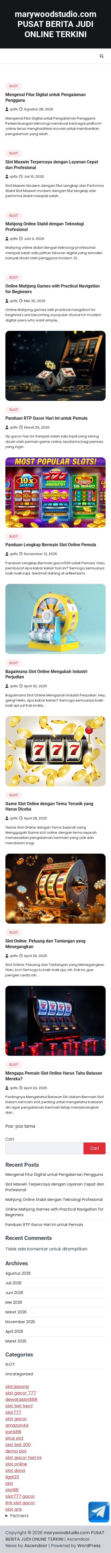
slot (9, 1483)
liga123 (12, 1477)
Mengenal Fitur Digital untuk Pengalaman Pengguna (54, 1174)
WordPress (88, 1546)
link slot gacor (20, 1503)
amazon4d (16, 1425)
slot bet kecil (19, 1406)
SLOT (13, 86)
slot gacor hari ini (23, 1457)
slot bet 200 (18, 1445)
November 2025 (20, 1321)
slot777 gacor (20, 1496)
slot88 (12, 1490)
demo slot (16, 1451)
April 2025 (14, 1331)
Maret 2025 (15, 1341)
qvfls (14, 109)
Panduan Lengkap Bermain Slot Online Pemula (50, 544)
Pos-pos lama (20, 1126)
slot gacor (16, 1419)
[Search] (102, 56)
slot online (16, 1464)
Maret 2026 (16, 1312)
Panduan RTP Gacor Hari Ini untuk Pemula (46, 418)
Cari (9, 1139)
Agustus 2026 (18, 1273)
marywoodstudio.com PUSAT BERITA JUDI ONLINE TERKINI (55, 24)
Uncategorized (19, 1374)
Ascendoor (35, 1546)
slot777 (13, 1412)
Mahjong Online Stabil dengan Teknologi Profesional (54, 1199)
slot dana (15, 1470)
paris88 (13, 1432)
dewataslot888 (21, 1399)
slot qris (13, 1509)
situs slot (14, 1438)
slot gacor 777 (20, 1393)
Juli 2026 (13, 1283)
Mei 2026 (13, 1302)
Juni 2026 (14, 1292)
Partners (19, 1516)
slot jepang (17, 1386)
